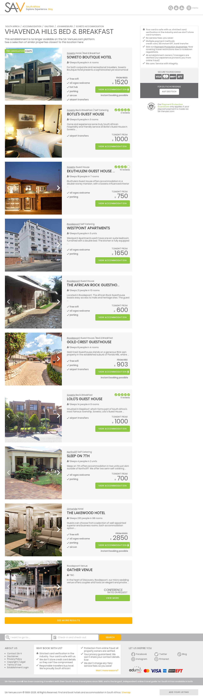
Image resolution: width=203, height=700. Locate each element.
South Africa (12, 26)
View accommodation (112, 89)
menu (189, 8)
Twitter (163, 654)
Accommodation (32, 26)
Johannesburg (65, 26)
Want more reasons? (107, 670)
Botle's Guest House (85, 114)
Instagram (141, 659)
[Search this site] (170, 8)
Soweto (71, 53)
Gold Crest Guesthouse (89, 341)
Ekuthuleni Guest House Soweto (97, 171)
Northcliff (72, 451)
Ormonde (72, 508)
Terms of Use (14, 664)
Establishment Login (18, 667)
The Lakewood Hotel (86, 512)
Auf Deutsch (169, 91)
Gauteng (49, 26)
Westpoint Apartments (88, 228)
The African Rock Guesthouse (95, 285)
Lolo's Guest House (84, 398)
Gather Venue (79, 569)
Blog (184, 654)
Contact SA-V (14, 653)
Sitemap (126, 692)
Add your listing (179, 692)
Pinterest (164, 659)
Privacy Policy (14, 659)
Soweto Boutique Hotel (89, 57)
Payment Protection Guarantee (170, 46)
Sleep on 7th (78, 455)
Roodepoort (73, 224)
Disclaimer (12, 656)
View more (112, 598)
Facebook (141, 654)
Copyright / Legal (16, 661)
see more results (68, 620)
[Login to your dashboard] (176, 8)
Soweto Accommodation (90, 26)
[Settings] (181, 8)
